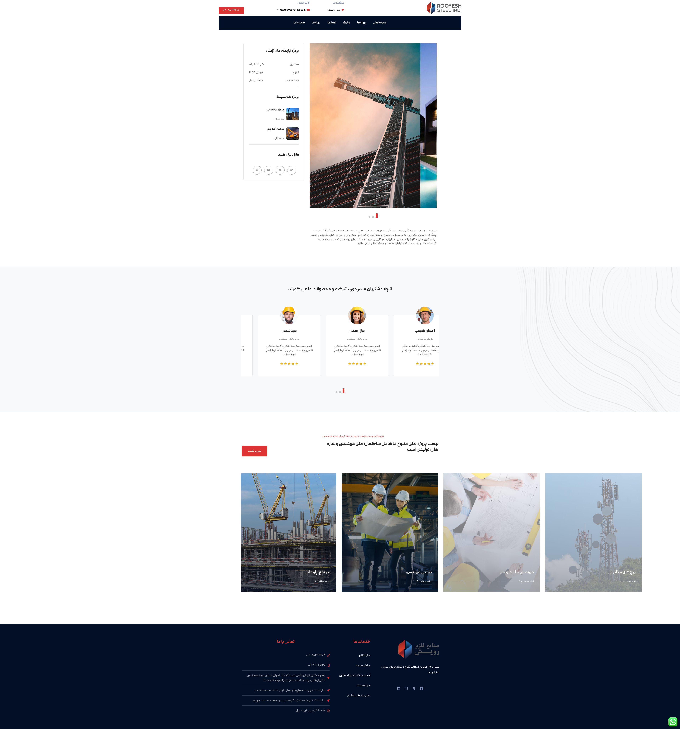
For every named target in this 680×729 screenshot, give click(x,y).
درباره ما (316, 23)
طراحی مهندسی (336, 572)
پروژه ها (361, 23)
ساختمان (279, 119)
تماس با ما (299, 23)
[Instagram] (406, 688)
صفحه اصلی (379, 23)
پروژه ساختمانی (275, 110)
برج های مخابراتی (539, 572)
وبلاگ (346, 23)
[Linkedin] (398, 688)
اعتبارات (331, 23)
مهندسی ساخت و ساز (434, 572)
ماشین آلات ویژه (275, 129)
